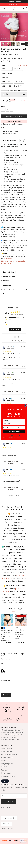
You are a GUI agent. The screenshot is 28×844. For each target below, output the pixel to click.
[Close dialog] (25, 405)
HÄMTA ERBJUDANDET (14, 431)
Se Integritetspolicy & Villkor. (13, 437)
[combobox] (5, 427)
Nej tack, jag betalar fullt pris (14, 435)
